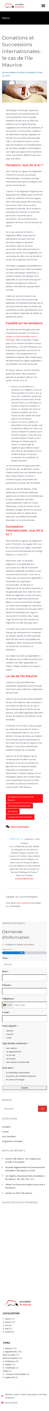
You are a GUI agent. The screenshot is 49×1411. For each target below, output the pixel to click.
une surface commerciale (18, 1062)
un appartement (13, 1051)
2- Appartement (10, 1351)
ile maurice (13, 811)
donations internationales (19, 805)
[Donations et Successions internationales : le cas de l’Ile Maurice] (24, 91)
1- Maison (7, 1348)
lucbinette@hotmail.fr (24, 878)
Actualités (31, 72)
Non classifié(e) (9, 1136)
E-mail (6, 1012)
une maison (11, 1048)
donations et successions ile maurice (20, 798)
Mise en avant (9, 1355)
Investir (9, 1034)
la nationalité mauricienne (18, 1072)
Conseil (5, 1131)
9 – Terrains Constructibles (14, 1374)
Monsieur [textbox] (8, 964)
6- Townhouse (9, 1367)
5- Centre (7, 1331)
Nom (5, 971)
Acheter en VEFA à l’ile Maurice (18, 1193)
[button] (43, 6)
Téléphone (8, 998)
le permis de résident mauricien (21, 1076)
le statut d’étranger (15, 1079)
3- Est (5, 1325)
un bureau (11, 1058)
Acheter (10, 1030)
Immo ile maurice (10, 1358)
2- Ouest (6, 1322)
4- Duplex (7, 1364)
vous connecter (23, 903)
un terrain (10, 1055)
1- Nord (6, 1319)
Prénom (7, 985)
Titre (5, 958)
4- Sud (5, 1328)
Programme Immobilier (12, 1141)
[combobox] (24, 964)
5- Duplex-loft (9, 1377)
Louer (9, 1037)
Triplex (6, 1371)
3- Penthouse (9, 1361)
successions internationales (20, 817)
